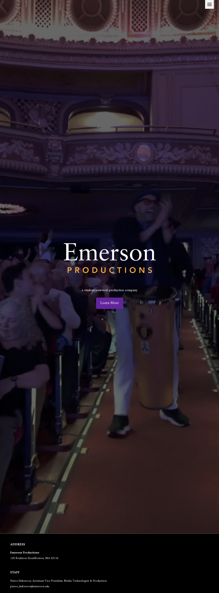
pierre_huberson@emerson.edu (29, 586)
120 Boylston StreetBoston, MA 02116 (34, 558)
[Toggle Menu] (209, 4)
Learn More (109, 303)
